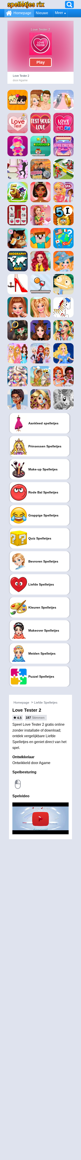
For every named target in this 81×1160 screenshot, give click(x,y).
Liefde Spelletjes (45, 702)
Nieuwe (42, 13)
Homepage (22, 13)
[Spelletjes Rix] (26, 4)
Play (40, 62)
